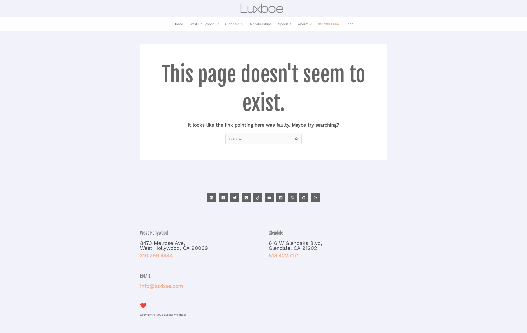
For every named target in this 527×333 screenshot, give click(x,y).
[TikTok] (257, 197)
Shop (349, 24)
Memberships (261, 24)
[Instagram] (211, 197)
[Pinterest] (246, 197)
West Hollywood (202, 24)
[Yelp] (315, 197)
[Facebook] (223, 197)
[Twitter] (234, 197)
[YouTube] (269, 197)
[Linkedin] (280, 197)
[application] (217, 24)
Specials (284, 24)
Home (178, 24)
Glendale (232, 24)
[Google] (303, 197)
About (303, 24)
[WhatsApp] (292, 197)
